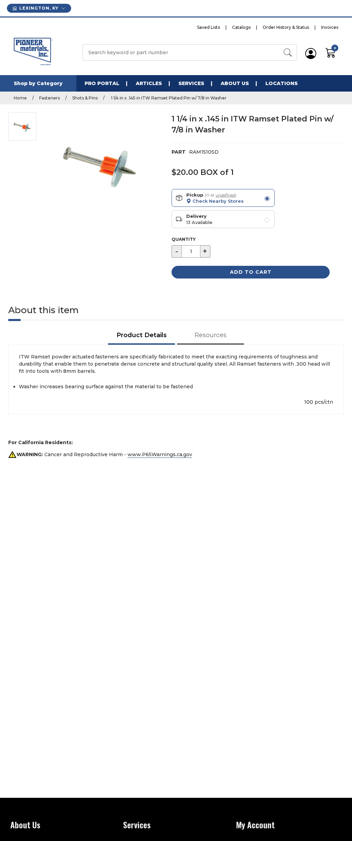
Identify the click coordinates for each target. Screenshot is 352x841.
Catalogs (241, 27)
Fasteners (49, 97)
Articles (149, 83)
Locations (281, 83)
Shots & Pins (85, 97)
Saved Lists (208, 27)
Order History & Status (286, 27)
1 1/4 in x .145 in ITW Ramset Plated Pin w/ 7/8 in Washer (168, 97)
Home (20, 97)
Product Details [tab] (142, 335)
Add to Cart (251, 272)
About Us (235, 83)
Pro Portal (102, 83)
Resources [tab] (211, 335)
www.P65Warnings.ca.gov (160, 454)
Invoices (329, 27)
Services (191, 83)
